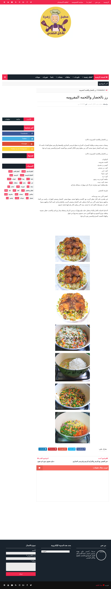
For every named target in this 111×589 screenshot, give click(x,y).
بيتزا (23, 179)
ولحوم (11, 198)
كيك (10, 190)
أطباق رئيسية (88, 77)
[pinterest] (4, 2)
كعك (18, 190)
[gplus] (23, 2)
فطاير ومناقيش (29, 190)
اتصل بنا (89, 2)
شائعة (18, 119)
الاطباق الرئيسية (29, 175)
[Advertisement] (55, 57)
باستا (51, 77)
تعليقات (7, 119)
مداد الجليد (99, 585)
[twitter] (31, 2)
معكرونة (11, 194)
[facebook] (27, 2)
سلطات (67, 77)
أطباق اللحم (16, 171)
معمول (31, 198)
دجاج (24, 182)
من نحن (97, 2)
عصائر (12, 186)
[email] (12, 2)
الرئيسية (106, 2)
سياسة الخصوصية (77, 2)
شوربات (45, 77)
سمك (31, 186)
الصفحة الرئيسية (100, 77)
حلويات (14, 179)
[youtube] (8, 2)
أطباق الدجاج (30, 171)
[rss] (15, 2)
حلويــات (77, 77)
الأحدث (29, 119)
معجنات (60, 77)
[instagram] (19, 2)
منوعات (37, 77)
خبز (32, 182)
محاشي (31, 194)
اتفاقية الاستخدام (63, 2)
